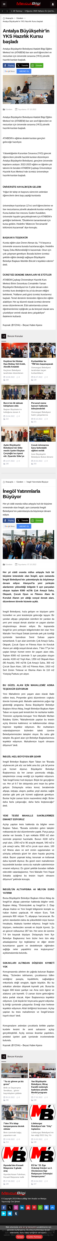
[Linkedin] (22, 1207)
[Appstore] (52, 1207)
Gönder (39, 65)
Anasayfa (9, 18)
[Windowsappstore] (9, 1213)
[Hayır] (53, 1232)
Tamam (20, 1237)
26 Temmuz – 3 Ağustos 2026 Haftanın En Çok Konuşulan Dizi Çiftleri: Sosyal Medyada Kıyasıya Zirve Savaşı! (34, 11)
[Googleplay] (3, 1213)
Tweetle (24, 65)
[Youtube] (28, 1207)
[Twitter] (9, 1207)
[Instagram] (16, 1207)
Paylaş (11, 65)
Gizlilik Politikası (34, 1237)
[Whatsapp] (40, 1207)
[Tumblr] (16, 1213)
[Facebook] (3, 1207)
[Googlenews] (46, 1207)
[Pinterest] (34, 1207)
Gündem (19, 18)
